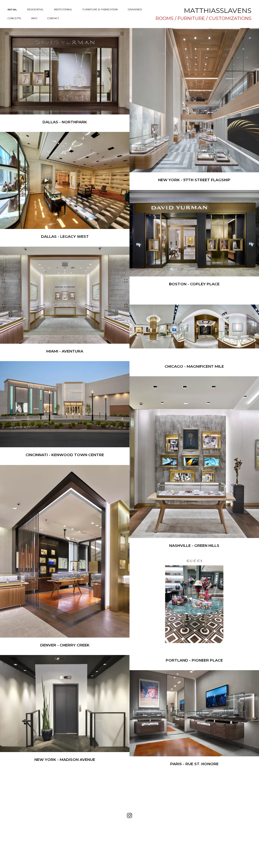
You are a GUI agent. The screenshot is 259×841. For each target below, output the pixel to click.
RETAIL (12, 9)
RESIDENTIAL (35, 9)
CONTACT (53, 18)
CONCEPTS (14, 18)
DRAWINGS (135, 9)
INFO (34, 18)
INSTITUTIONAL (63, 9)
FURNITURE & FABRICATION (100, 9)
